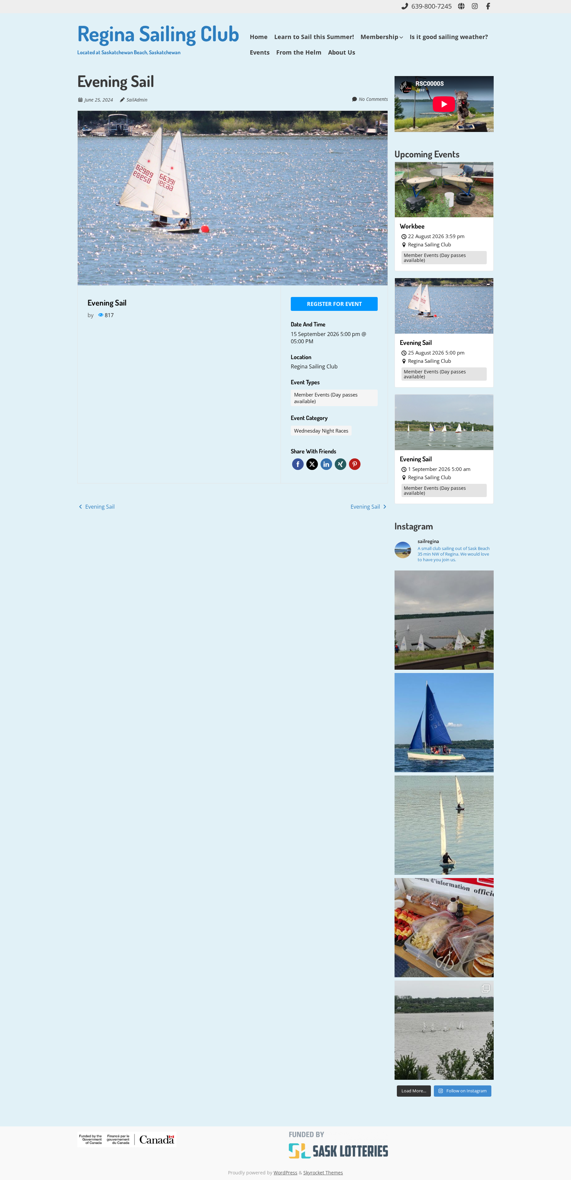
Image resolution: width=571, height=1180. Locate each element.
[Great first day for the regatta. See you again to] (444, 1030)
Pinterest (355, 464)
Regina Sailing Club (158, 38)
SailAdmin (137, 100)
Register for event (334, 304)
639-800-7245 (431, 6)
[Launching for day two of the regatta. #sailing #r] (444, 620)
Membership (379, 37)
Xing (340, 464)
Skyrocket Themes (323, 1172)
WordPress (285, 1172)
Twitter (312, 464)
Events (260, 52)
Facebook (298, 464)
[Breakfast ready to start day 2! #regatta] (444, 927)
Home (259, 37)
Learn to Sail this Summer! (314, 37)
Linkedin (326, 464)
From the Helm (299, 52)
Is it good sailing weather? (449, 37)
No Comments (373, 99)
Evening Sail (99, 506)
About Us (341, 52)
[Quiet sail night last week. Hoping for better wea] (444, 825)
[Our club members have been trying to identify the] (444, 722)
